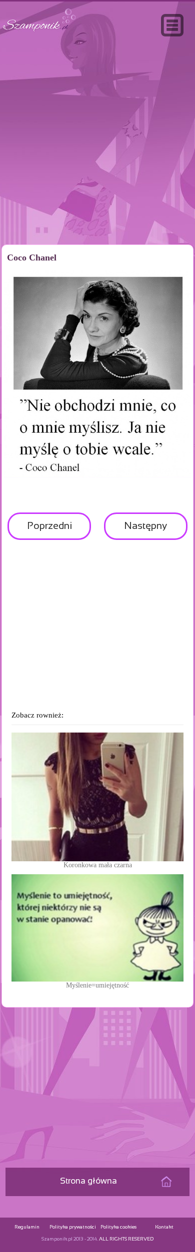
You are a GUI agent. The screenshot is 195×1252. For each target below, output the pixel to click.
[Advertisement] (98, 162)
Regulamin (27, 1227)
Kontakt (164, 1227)
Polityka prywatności (73, 1227)
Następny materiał (145, 530)
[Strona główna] (39, 31)
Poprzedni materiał (49, 530)
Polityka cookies (118, 1227)
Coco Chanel (31, 257)
